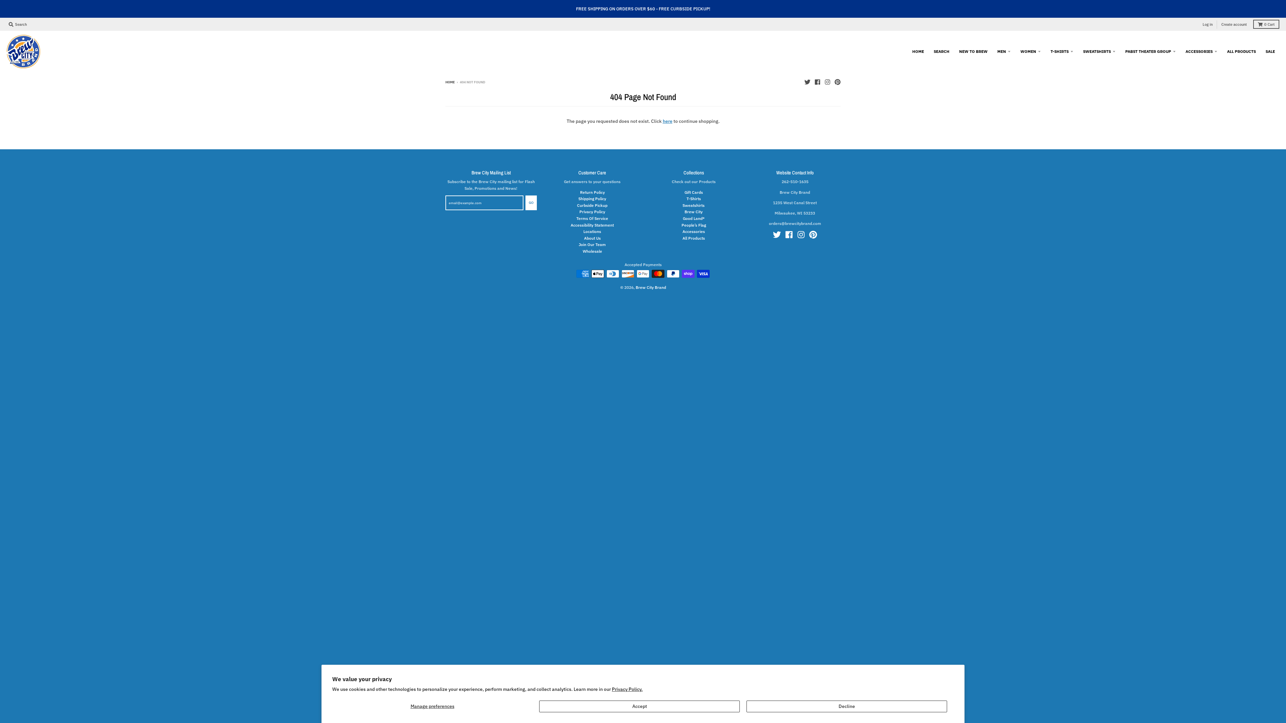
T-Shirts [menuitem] (1060, 51)
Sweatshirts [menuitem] (1097, 51)
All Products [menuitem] (1241, 51)
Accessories (694, 231)
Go (531, 202)
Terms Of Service (592, 218)
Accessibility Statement (592, 225)
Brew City (694, 211)
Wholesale (592, 251)
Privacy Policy (592, 211)
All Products (694, 238)
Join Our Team (592, 244)
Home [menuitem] (918, 51)
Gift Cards (694, 192)
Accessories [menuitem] (1199, 51)
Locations (592, 231)
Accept (639, 706)
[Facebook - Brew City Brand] (817, 82)
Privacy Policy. (627, 689)
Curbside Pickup (592, 205)
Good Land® (694, 218)
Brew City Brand (651, 287)
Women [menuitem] (1028, 51)
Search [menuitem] (941, 51)
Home (450, 82)
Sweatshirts (694, 205)
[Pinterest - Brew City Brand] (838, 82)
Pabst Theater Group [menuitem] (1148, 51)
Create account (1234, 24)
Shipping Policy (592, 198)
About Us (592, 238)
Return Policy (592, 192)
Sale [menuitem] (1270, 51)
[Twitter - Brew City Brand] (807, 82)
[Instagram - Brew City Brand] (828, 82)
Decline (847, 706)
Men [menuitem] (1001, 51)
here (667, 121)
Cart (1269, 24)
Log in (1208, 24)
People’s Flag (694, 225)
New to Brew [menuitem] (973, 51)
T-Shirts (694, 198)
